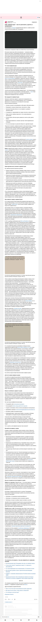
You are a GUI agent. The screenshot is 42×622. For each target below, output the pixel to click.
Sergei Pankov (10, 21)
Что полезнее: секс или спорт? (12, 592)
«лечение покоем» (17, 308)
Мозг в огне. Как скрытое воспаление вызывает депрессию (19, 588)
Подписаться (34, 22)
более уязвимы (28, 300)
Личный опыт (10, 22)
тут (9, 584)
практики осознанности (26, 526)
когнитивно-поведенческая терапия (14, 476)
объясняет (20, 82)
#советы (12, 594)
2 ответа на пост (8, 602)
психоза (6, 149)
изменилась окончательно (15, 362)
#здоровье (7, 594)
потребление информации (23, 528)
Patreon (25, 584)
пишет (32, 91)
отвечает (14, 27)
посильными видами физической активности (25, 409)
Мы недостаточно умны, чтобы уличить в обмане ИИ (17, 590)
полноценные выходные (19, 404)
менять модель (29, 139)
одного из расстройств (10, 78)
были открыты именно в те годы (24, 347)
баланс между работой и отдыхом (19, 405)
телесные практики (16, 526)
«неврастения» (14, 204)
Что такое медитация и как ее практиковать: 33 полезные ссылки (20, 568)
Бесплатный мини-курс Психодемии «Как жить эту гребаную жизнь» (20, 563)
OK (38, 616)
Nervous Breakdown (25, 221)
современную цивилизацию (16, 214)
